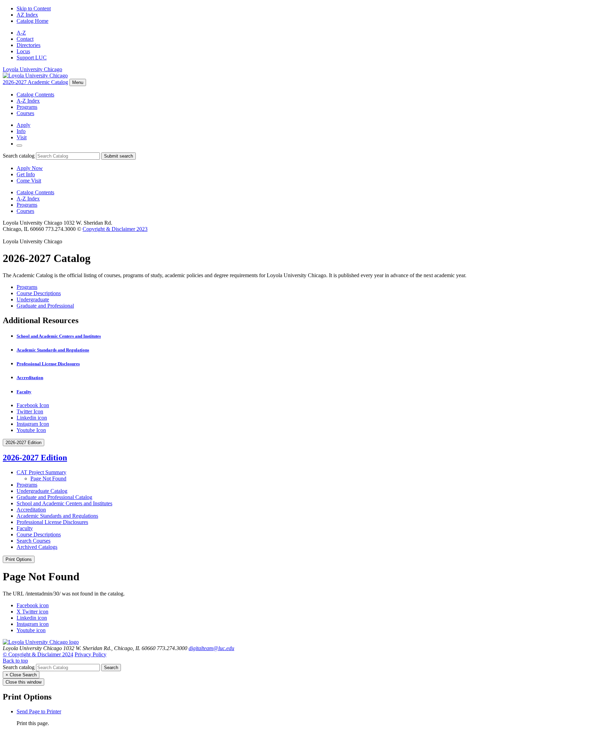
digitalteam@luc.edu (211, 648)
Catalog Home (32, 21)
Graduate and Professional (45, 306)
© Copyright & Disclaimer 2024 (38, 654)
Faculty (24, 391)
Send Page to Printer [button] (39, 711)
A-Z (21, 33)
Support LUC (32, 57)
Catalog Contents (35, 94)
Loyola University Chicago (32, 69)
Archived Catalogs (37, 547)
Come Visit (29, 181)
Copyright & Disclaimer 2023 (115, 229)
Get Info (26, 174)
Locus (23, 51)
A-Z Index (28, 101)
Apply (23, 125)
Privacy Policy (90, 654)
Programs (27, 107)
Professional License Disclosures (48, 363)
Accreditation (30, 377)
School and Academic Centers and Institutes (59, 336)
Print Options (19, 559)
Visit (22, 137)
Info (21, 131)
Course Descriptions (39, 293)
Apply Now (30, 168)
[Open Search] (19, 145)
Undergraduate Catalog (42, 491)
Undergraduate (33, 299)
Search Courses (33, 541)
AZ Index (27, 15)
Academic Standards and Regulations (53, 350)
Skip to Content (34, 8)
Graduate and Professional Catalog (54, 497)
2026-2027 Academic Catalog (35, 82)
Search (111, 667)
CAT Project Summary (41, 472)
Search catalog (19, 156)
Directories (28, 45)
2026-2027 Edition (35, 457)
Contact (25, 39)
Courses (25, 113)
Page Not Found (48, 478)
